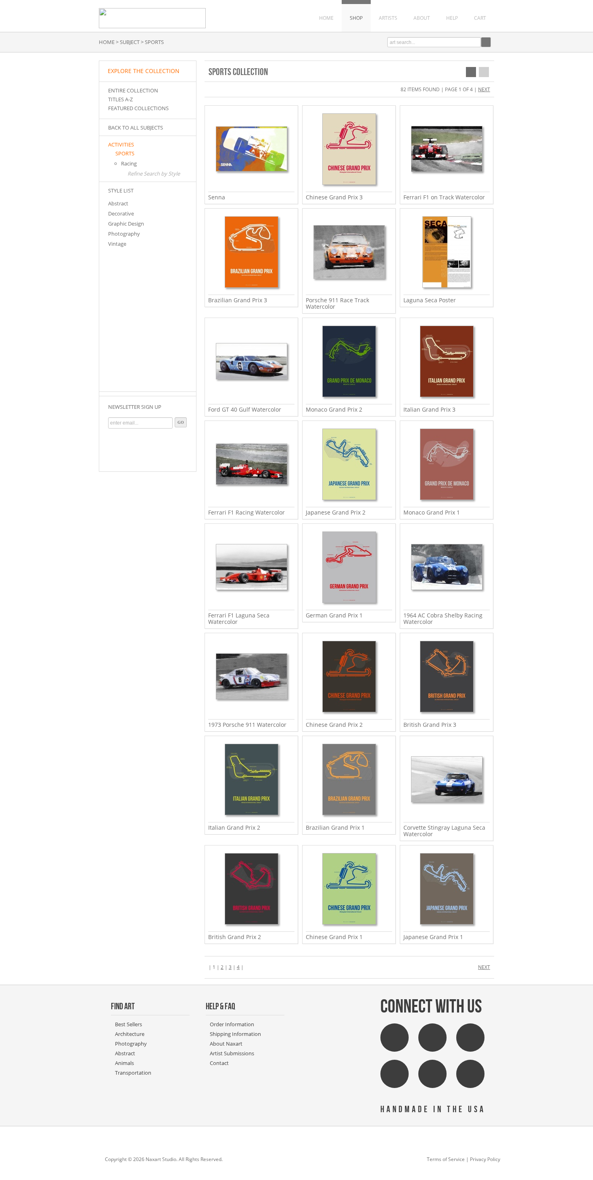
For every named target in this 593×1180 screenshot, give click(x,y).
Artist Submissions (232, 1053)
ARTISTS (388, 18)
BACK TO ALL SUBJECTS (135, 127)
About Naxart (226, 1043)
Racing (129, 163)
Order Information (232, 1024)
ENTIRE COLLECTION (133, 90)
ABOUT (421, 18)
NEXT (484, 89)
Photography (124, 233)
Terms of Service (446, 1159)
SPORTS (124, 153)
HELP (452, 18)
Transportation (133, 1072)
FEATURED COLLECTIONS (138, 108)
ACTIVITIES (121, 144)
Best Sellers (128, 1024)
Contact (219, 1063)
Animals (124, 1063)
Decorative (121, 213)
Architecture (129, 1034)
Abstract (118, 203)
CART (480, 18)
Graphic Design (126, 223)
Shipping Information (235, 1034)
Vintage (117, 243)
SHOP (356, 18)
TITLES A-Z (120, 99)
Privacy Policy (485, 1159)
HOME (326, 18)
